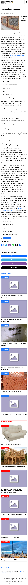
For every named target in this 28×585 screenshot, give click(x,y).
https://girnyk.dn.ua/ (17, 581)
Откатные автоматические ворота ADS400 (14, 414)
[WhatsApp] (13, 245)
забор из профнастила (17, 55)
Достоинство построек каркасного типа (13, 466)
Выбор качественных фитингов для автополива (12, 368)
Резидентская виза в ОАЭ (9, 560)
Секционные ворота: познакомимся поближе (12, 296)
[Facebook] (2, 245)
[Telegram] (6, 245)
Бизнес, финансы (5, 471)
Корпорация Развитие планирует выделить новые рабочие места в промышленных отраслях (11, 490)
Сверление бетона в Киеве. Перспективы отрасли (13, 344)
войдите (20, 571)
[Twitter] (16, 245)
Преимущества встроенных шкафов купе (13, 514)
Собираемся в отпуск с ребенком (11, 537)
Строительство (7, 238)
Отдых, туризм (5, 519)
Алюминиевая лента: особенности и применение (12, 320)
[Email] (20, 245)
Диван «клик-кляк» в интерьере (11, 444)
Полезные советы (6, 541)
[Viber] (9, 245)
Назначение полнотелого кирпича (12, 391)
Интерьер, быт (5, 425)
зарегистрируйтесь (6, 572)
